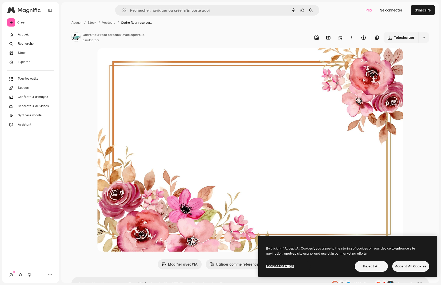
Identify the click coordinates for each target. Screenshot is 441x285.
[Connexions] (11, 275)
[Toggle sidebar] (50, 10)
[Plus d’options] (352, 37)
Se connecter (391, 10)
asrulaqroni (91, 40)
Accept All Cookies (410, 266)
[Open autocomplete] (122, 10)
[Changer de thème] (30, 275)
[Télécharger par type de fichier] (424, 37)
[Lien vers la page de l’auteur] (76, 37)
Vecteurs (108, 23)
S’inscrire (423, 10)
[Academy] (20, 275)
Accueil (76, 23)
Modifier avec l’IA (183, 264)
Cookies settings (280, 266)
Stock (92, 23)
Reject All (371, 266)
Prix (368, 10)
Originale (131, 58)
